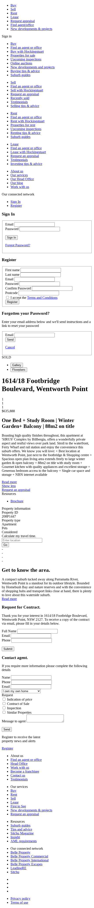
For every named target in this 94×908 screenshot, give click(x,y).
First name (12, 270)
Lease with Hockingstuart (28, 152)
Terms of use (19, 902)
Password (12, 229)
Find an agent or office (26, 47)
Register (7, 748)
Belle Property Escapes (26, 864)
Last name (12, 274)
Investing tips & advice (26, 164)
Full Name (9, 631)
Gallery (16, 365)
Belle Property (20, 852)
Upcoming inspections (25, 59)
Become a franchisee (24, 771)
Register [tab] (16, 205)
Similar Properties (19, 712)
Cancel (10, 347)
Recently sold (19, 98)
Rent (13, 13)
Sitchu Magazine (22, 833)
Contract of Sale (18, 704)
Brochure (16, 501)
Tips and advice (21, 829)
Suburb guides (20, 75)
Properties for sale (22, 55)
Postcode (11, 293)
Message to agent (14, 721)
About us (16, 171)
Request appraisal (22, 21)
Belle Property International (29, 860)
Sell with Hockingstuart (26, 90)
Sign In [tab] (15, 201)
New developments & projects (31, 29)
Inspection (14, 708)
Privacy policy (20, 898)
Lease (14, 17)
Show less (9, 486)
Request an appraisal (24, 94)
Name (6, 677)
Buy (13, 5)
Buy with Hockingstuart (27, 51)
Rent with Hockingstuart (27, 121)
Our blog (16, 183)
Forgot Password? (17, 245)
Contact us (17, 775)
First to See (18, 806)
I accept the (33, 297)
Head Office (19, 763)
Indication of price (19, 699)
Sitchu (14, 872)
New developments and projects (32, 67)
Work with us (19, 187)
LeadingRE (18, 868)
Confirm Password (18, 288)
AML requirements (23, 841)
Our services (19, 175)
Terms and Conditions (42, 297)
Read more (9, 482)
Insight (15, 837)
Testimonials (19, 102)
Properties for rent (22, 125)
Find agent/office (22, 25)
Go (5, 544)
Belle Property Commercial (29, 856)
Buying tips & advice (25, 71)
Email (9, 224)
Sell (13, 9)
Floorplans (18, 369)
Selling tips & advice (24, 106)
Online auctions (21, 63)
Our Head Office (22, 179)
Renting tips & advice (25, 133)
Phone (6, 640)
